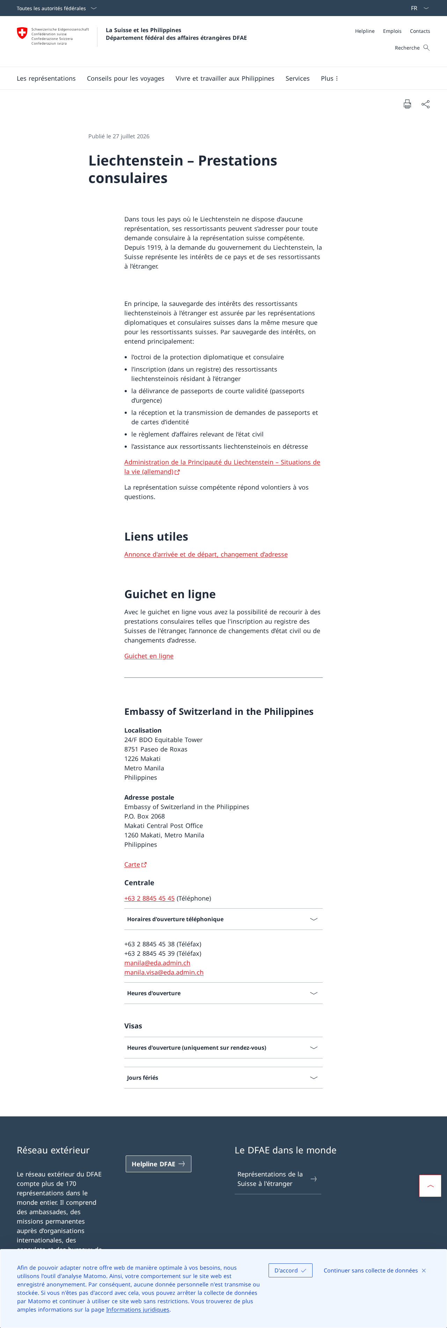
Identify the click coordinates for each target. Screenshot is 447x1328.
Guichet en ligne (149, 656)
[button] (46, 78)
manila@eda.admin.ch (157, 963)
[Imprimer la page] (407, 103)
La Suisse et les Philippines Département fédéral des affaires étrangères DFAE (176, 34)
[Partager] (425, 103)
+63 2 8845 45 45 (149, 898)
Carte (132, 864)
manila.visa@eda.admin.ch (164, 972)
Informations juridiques (137, 1309)
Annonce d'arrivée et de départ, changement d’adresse (206, 554)
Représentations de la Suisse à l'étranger (270, 1179)
